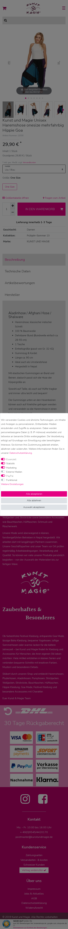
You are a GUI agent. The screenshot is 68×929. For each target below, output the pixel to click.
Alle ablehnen (34, 500)
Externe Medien (14, 471)
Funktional (11, 480)
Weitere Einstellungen (12, 484)
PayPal (9, 476)
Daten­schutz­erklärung (20, 453)
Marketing (11, 467)
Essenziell (11, 459)
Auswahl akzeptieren (34, 507)
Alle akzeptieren (34, 493)
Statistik (10, 463)
